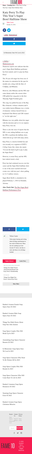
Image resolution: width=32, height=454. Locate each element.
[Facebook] (4, 30)
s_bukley (6, 35)
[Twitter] (9, 30)
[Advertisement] (16, 209)
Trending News (11, 5)
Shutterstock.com (13, 35)
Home (4, 5)
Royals (11, 414)
